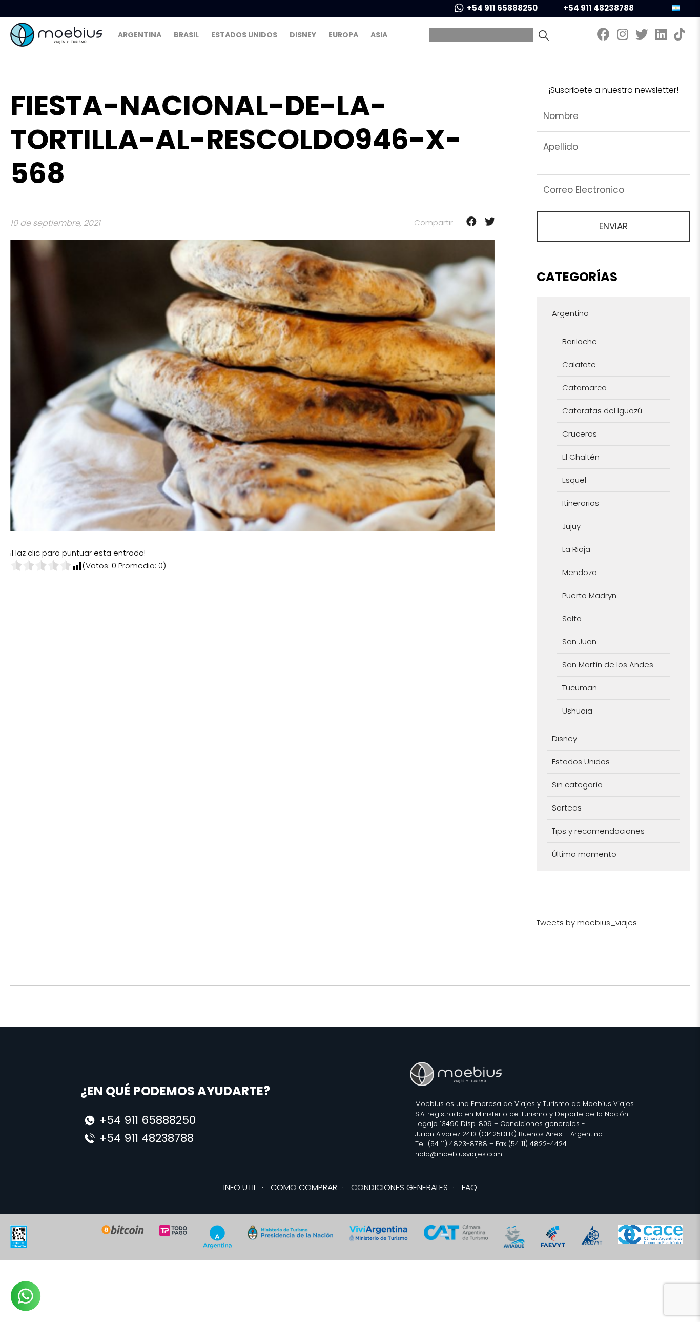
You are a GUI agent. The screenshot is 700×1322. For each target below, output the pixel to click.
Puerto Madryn (589, 595)
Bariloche (579, 341)
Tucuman (579, 687)
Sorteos (567, 807)
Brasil (186, 35)
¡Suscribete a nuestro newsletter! (613, 90)
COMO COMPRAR (304, 1187)
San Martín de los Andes (607, 664)
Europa (343, 35)
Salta (572, 618)
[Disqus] (252, 700)
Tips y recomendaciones (598, 830)
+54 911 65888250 (502, 8)
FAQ (469, 1187)
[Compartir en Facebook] (468, 222)
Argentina (139, 35)
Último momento (584, 854)
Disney (303, 35)
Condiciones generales (540, 1124)
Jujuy (571, 526)
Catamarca (584, 387)
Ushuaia (577, 710)
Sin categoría (577, 784)
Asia (378, 35)
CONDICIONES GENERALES (399, 1187)
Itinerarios (580, 503)
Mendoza (579, 572)
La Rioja (576, 549)
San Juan (579, 641)
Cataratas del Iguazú (602, 410)
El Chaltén (581, 456)
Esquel (574, 480)
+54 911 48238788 (598, 8)
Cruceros (579, 433)
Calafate (579, 364)
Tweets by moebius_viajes (587, 922)
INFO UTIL (240, 1187)
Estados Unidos (244, 35)
